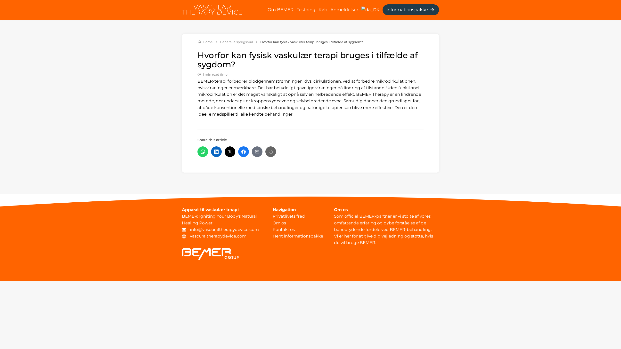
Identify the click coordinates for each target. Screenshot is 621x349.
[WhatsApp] (202, 151)
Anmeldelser (344, 9)
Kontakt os (284, 229)
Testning (306, 9)
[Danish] (370, 9)
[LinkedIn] (216, 151)
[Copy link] (270, 151)
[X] (230, 151)
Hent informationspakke (298, 236)
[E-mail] (257, 151)
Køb (323, 9)
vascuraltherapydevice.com (218, 236)
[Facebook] (243, 151)
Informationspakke (407, 9)
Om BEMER (281, 9)
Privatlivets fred (289, 216)
